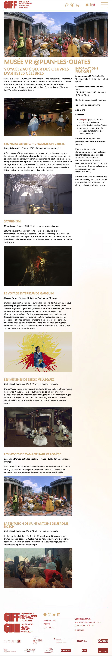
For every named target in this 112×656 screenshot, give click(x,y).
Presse (46, 624)
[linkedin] (58, 615)
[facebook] (45, 615)
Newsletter (49, 620)
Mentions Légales (83, 619)
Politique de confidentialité (88, 623)
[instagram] (49, 615)
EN (87, 5)
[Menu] (104, 4)
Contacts (48, 628)
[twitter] (54, 615)
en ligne (83, 119)
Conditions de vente (84, 626)
